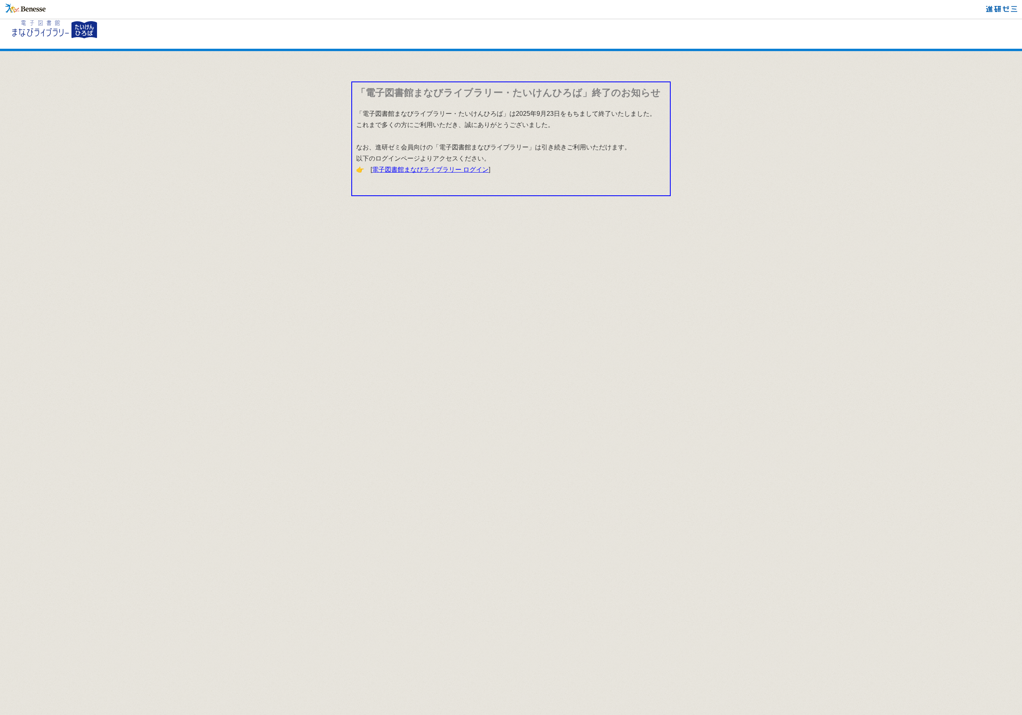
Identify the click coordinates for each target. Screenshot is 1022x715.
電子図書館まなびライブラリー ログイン (430, 169)
